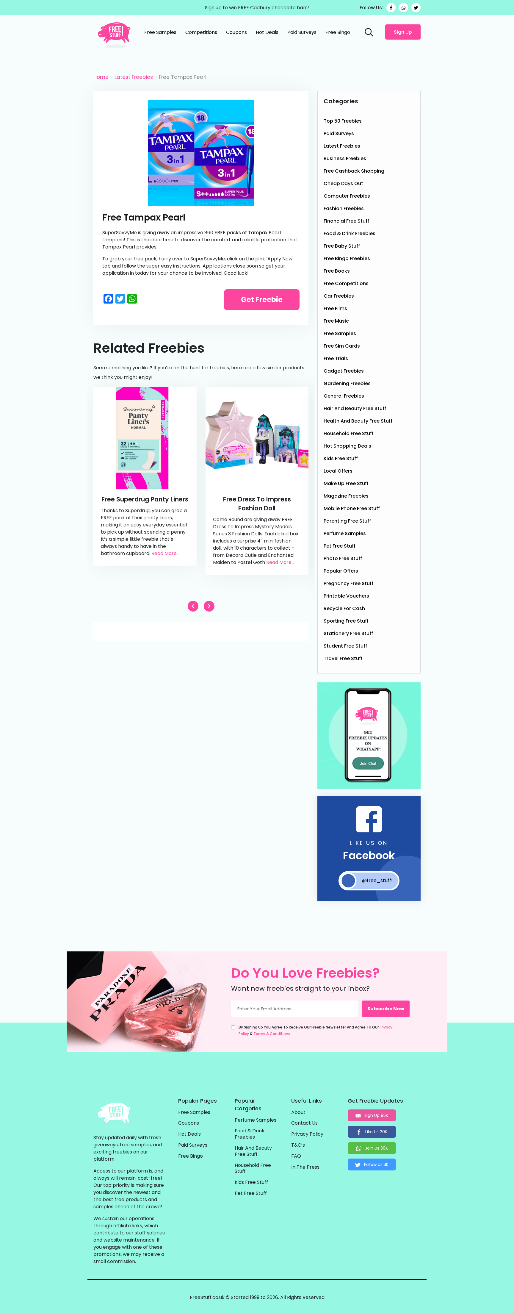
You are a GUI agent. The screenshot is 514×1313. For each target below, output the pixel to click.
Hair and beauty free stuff (355, 408)
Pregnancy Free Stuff (348, 583)
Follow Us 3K (375, 1164)
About (298, 1112)
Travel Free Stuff (343, 658)
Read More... (165, 553)
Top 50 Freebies (343, 121)
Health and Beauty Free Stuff (358, 421)
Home (101, 77)
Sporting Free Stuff (346, 621)
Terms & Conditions (271, 1033)
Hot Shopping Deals (347, 446)
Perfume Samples (345, 533)
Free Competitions (346, 283)
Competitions (201, 32)
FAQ (296, 1156)
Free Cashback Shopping (354, 171)
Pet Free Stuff (339, 546)
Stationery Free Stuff (348, 633)
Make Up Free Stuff (346, 483)
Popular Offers (341, 571)
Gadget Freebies (344, 371)
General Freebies (344, 396)
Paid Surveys (301, 32)
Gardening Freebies (347, 383)
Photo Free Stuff (343, 558)
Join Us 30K (376, 1148)
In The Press (305, 1167)
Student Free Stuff (345, 646)
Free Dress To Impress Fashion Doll (257, 503)
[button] (209, 606)
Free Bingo (337, 32)
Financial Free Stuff (346, 221)
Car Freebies (339, 296)
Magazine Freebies (346, 496)
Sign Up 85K (375, 1115)
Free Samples (160, 32)
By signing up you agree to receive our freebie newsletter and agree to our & (315, 1030)
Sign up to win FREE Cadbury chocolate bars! (257, 7)
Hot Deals (267, 32)
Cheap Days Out (343, 183)
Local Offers (338, 471)
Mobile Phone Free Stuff (352, 508)
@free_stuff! (377, 880)
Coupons (236, 32)
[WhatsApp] (403, 7)
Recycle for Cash (344, 608)
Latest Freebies (134, 77)
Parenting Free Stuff (347, 521)
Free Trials (336, 358)
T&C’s (298, 1145)
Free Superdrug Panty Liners (144, 499)
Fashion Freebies (344, 208)
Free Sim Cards (342, 346)
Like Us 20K (375, 1132)
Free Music (336, 321)
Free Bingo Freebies (347, 258)
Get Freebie (262, 299)
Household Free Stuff (349, 433)
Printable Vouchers (346, 596)
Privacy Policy (307, 1134)
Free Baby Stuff (342, 246)
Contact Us (304, 1123)
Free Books (337, 271)
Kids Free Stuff (341, 458)
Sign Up (403, 32)
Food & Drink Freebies (349, 233)
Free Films (335, 308)
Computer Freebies (347, 196)
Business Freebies (345, 158)
